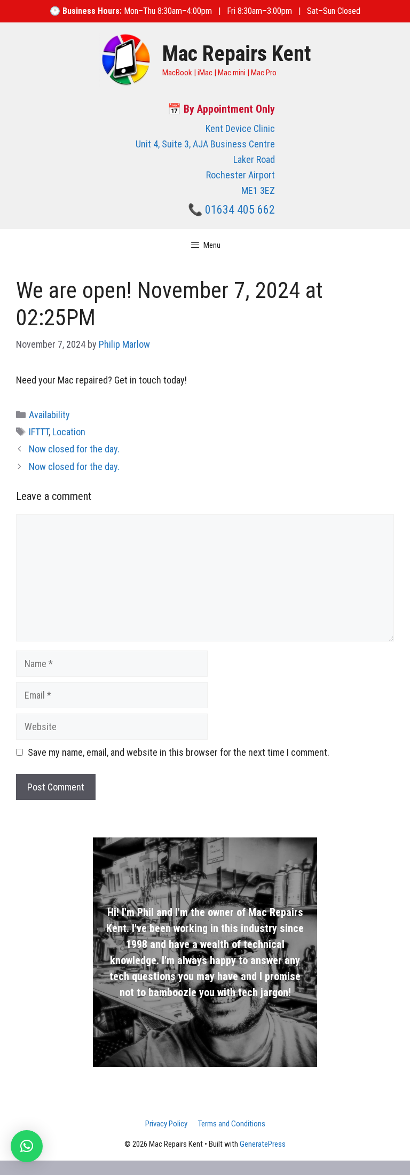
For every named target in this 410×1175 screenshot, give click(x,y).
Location (68, 431)
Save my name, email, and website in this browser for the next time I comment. (178, 752)
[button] (27, 1146)
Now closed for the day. (74, 449)
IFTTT (39, 431)
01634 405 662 (240, 209)
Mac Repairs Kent (236, 53)
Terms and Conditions (231, 1124)
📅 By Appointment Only (221, 109)
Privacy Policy (166, 1124)
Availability (49, 414)
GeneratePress (263, 1144)
